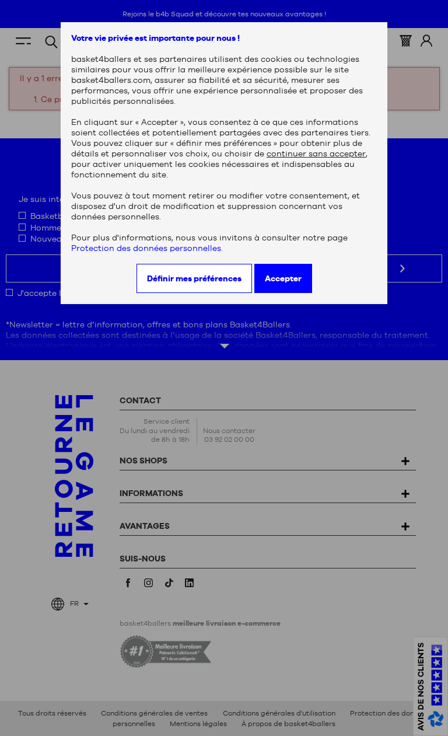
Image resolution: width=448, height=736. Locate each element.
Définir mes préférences (194, 278)
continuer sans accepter (316, 153)
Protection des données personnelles (146, 248)
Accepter (283, 278)
